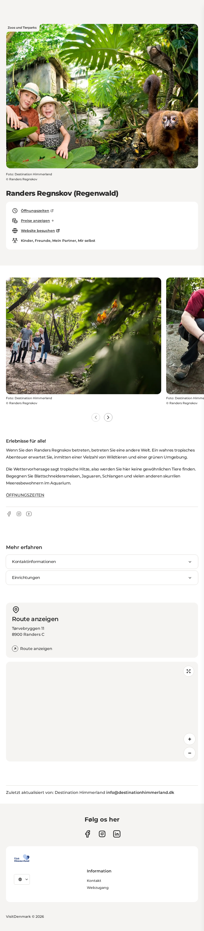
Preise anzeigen (35, 220)
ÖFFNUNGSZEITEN (25, 495)
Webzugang (98, 887)
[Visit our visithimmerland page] (87, 834)
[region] (102, 711)
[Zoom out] (190, 753)
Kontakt (94, 880)
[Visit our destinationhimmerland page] (116, 834)
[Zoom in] (190, 739)
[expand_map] (188, 671)
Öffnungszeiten (35, 210)
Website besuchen (38, 230)
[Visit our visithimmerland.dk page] (102, 834)
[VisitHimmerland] (22, 858)
